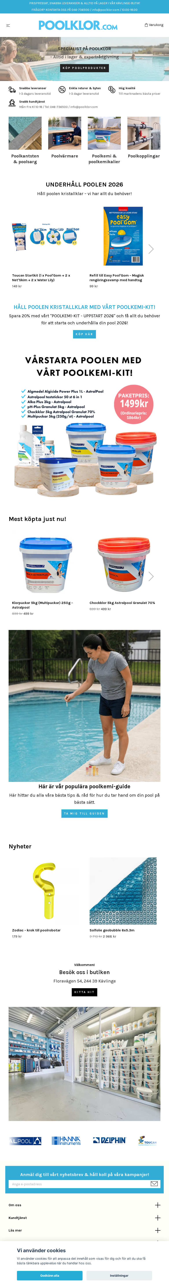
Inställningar (119, 1275)
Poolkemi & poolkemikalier (104, 158)
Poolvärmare (64, 156)
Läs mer (15, 1230)
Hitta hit (84, 992)
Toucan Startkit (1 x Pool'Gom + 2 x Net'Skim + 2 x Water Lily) (41, 277)
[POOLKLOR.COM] (78, 25)
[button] (151, 249)
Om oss (15, 1205)
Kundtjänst (18, 1218)
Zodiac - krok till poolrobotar (36, 930)
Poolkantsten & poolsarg (25, 158)
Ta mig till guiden (84, 813)
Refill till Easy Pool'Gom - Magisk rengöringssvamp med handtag (117, 277)
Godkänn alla (49, 1275)
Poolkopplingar (144, 156)
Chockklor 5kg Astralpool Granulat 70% (122, 603)
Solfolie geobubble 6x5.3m (112, 930)
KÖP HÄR (84, 334)
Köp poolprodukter (84, 68)
